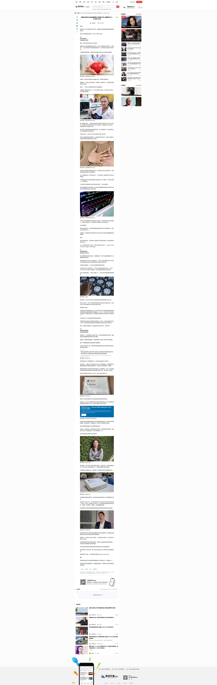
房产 (92, 2)
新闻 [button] (80, 2)
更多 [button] (117, 2)
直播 (84, 2)
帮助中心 (112, 683)
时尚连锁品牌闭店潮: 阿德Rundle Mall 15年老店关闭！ (101, 627)
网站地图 (131, 683)
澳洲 (78, 13)
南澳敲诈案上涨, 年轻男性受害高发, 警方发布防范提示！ (102, 617)
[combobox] (105, 7)
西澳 (104, 9)
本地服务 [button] (108, 2)
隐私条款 (106, 683)
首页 (76, 2)
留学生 (107, 9)
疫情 (101, 9)
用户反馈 (118, 683)
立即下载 (140, 7)
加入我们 (125, 683)
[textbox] (105, 7)
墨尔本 (99, 9)
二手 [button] (113, 2)
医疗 (82, 569)
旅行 (96, 2)
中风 (90, 569)
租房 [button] (100, 2)
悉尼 (110, 9)
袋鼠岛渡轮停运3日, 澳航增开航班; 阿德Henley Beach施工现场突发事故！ (103, 637)
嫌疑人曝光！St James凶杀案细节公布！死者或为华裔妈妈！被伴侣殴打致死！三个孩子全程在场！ (103, 647)
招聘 (103, 2)
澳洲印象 (95, 569)
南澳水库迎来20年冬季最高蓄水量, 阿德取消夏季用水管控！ (102, 607)
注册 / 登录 (132, 2)
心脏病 (86, 569)
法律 (88, 2)
